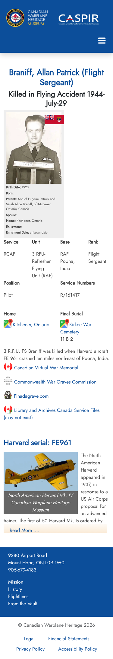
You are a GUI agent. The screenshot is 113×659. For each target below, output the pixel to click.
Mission (15, 581)
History (15, 589)
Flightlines (18, 596)
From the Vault (22, 603)
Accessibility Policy (77, 648)
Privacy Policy (30, 648)
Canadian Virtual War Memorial (45, 367)
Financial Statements (68, 638)
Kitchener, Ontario (31, 324)
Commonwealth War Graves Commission (54, 381)
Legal (29, 638)
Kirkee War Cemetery (75, 328)
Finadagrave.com (30, 396)
